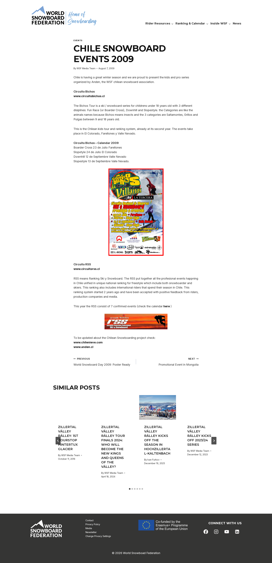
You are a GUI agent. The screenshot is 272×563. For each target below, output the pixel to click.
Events (78, 40)
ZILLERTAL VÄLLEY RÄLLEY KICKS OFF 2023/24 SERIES (199, 435)
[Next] (213, 440)
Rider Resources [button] (157, 23)
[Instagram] (216, 531)
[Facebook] (205, 531)
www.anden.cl (83, 347)
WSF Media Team (86, 68)
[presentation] (71, 407)
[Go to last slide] (58, 440)
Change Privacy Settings (98, 536)
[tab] (129, 489)
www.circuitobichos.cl (89, 96)
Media (88, 528)
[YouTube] (226, 531)
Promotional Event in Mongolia (178, 361)
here (166, 306)
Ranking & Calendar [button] (190, 23)
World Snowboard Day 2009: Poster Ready (102, 361)
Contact (89, 520)
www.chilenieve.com (88, 342)
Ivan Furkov (153, 459)
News (237, 23)
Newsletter (91, 532)
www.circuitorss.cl (87, 269)
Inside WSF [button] (218, 23)
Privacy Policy (92, 524)
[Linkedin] (237, 531)
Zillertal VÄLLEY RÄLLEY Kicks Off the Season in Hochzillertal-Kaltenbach (157, 440)
